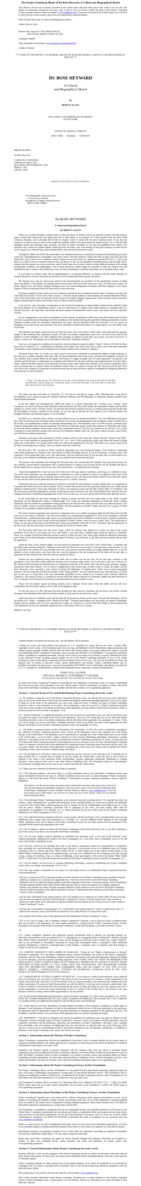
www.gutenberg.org (67, 12)
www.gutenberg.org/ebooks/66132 (61, 43)
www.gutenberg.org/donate (30, 1119)
